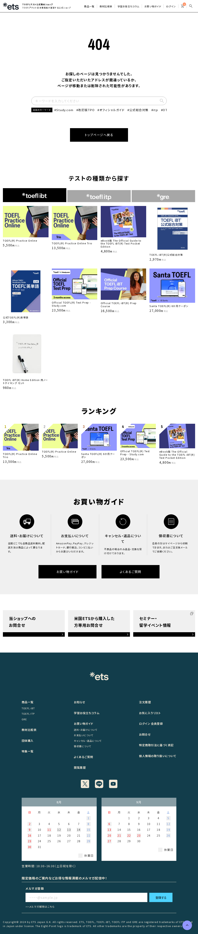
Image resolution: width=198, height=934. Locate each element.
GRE (24, 719)
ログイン (171, 6)
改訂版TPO (86, 110)
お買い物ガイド (152, 6)
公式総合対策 (138, 110)
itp (155, 110)
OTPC (167, 110)
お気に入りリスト (150, 713)
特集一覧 (28, 751)
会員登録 (157, 723)
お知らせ (79, 702)
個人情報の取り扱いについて (157, 756)
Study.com (64, 110)
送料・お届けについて (85, 730)
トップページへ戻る (99, 134)
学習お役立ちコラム (86, 713)
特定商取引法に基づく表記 (156, 745)
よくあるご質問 (130, 571)
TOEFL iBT (28, 708)
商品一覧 (89, 6)
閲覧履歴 (80, 767)
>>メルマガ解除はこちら (40, 906)
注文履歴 (145, 702)
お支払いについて (83, 735)
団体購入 (28, 740)
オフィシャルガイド (112, 110)
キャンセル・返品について (88, 741)
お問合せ (145, 734)
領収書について (82, 746)
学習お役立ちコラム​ (128, 6)
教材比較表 (106, 6)
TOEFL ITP (28, 713)
